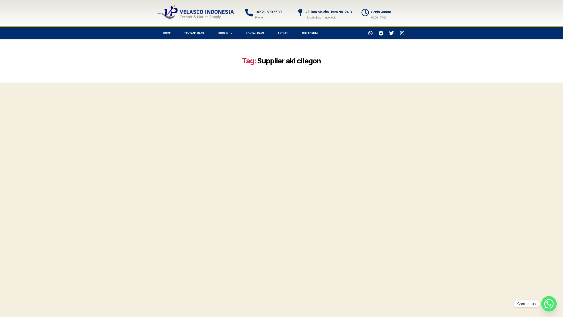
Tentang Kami (194, 33)
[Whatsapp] (370, 33)
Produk (223, 33)
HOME (167, 33)
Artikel (283, 33)
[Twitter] (391, 33)
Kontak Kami (255, 33)
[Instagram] (402, 33)
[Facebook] (381, 33)
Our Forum (310, 33)
